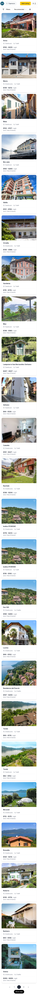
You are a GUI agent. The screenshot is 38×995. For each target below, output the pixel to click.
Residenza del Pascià (11, 688)
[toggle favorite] (34, 15)
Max (4, 324)
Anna (5, 41)
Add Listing (25, 3)
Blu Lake (6, 162)
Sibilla (5, 202)
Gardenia (6, 283)
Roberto (6, 891)
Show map (19, 991)
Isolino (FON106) (9, 567)
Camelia (6, 445)
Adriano (6, 405)
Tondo (5, 729)
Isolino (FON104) (9, 526)
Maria (5, 81)
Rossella (6, 850)
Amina (5, 972)
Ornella (6, 243)
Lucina (5, 648)
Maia (5, 122)
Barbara (6, 931)
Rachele (6, 486)
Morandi (6, 810)
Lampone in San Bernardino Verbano (17, 364)
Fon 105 (6, 607)
